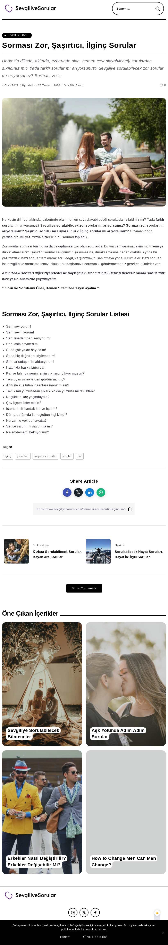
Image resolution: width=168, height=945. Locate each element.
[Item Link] (42, 684)
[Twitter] (84, 912)
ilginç (7, 456)
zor (79, 456)
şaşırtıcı (23, 456)
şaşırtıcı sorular (45, 456)
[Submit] (159, 8)
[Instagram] (73, 912)
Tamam (65, 936)
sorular (67, 456)
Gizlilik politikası (95, 936)
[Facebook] (95, 912)
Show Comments (84, 588)
